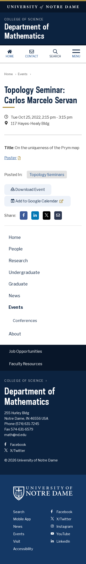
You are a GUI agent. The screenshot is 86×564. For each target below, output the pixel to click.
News (14, 295)
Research (18, 260)
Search (55, 56)
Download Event (30, 189)
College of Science (24, 380)
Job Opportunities (25, 351)
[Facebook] (23, 215)
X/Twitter (17, 451)
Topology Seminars (46, 174)
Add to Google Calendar (36, 201)
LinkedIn (63, 541)
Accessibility (23, 549)
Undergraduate (24, 272)
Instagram (64, 526)
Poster (10, 158)
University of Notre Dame (43, 6)
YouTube (63, 534)
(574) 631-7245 (27, 424)
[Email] (58, 215)
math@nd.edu (15, 435)
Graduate (18, 283)
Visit (16, 541)
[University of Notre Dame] (43, 493)
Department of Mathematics (26, 31)
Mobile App (22, 519)
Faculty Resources (25, 364)
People (16, 248)
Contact (31, 56)
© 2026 (10, 460)
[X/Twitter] (46, 215)
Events (22, 74)
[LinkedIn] (35, 215)
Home (10, 56)
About (15, 333)
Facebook (17, 445)
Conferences (25, 320)
